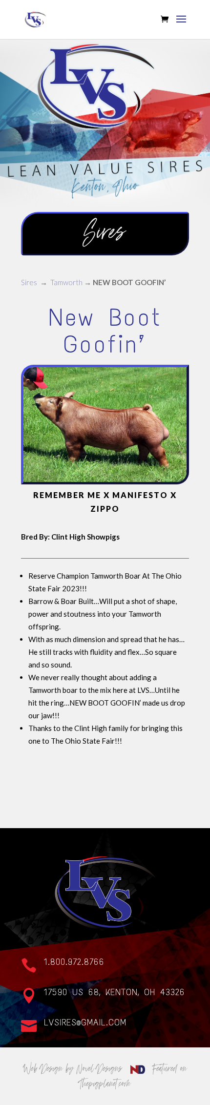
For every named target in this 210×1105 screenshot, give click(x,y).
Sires (29, 282)
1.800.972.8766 (74, 962)
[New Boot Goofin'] (105, 481)
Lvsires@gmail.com (85, 1022)
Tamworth (66, 282)
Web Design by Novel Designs (74, 1068)
